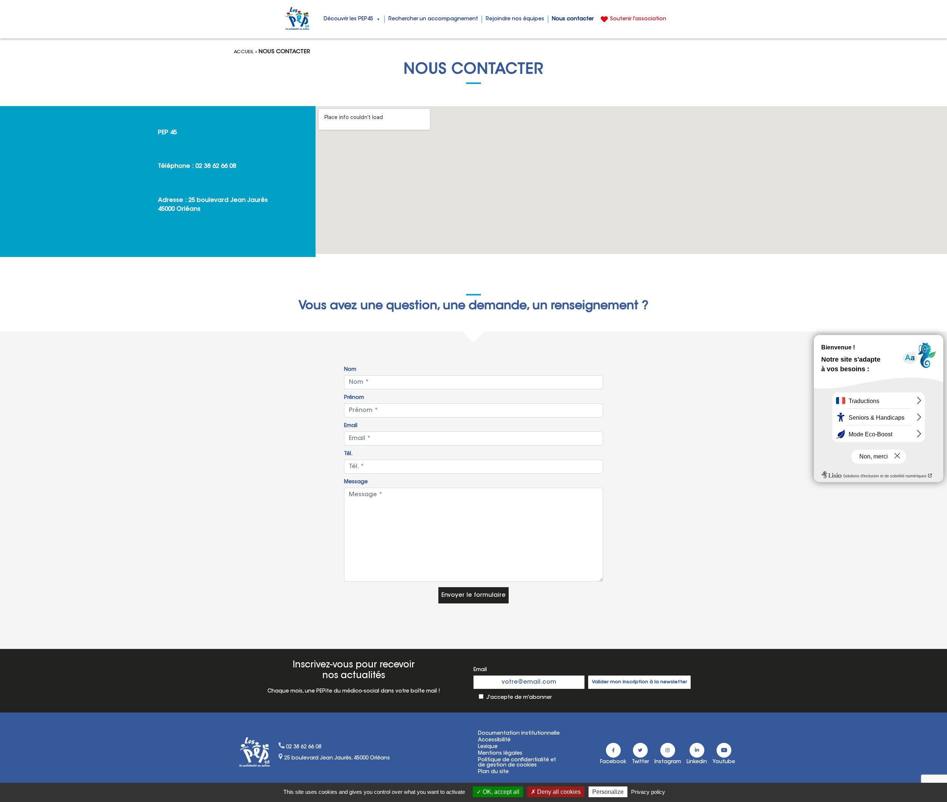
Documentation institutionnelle (519, 733)
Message (356, 482)
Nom (350, 369)
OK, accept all (500, 792)
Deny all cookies (558, 792)
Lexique (488, 746)
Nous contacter (572, 19)
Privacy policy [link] (648, 792)
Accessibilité (494, 740)
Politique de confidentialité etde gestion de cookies (517, 763)
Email (350, 426)
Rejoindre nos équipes (515, 19)
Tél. (348, 454)
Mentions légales (500, 753)
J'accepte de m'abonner (519, 697)
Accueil (244, 52)
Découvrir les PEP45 (348, 19)
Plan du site (493, 772)
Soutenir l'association (638, 19)
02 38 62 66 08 (215, 166)
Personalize (608, 792)
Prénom (354, 397)
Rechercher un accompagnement (433, 19)
